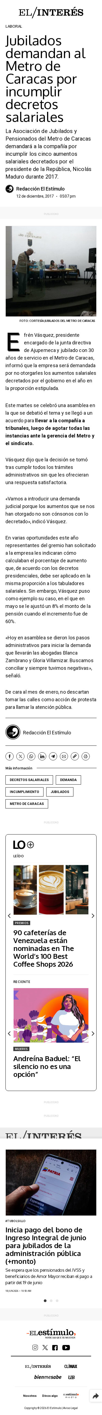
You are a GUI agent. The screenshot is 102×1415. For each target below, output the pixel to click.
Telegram (53, 756)
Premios (22, 923)
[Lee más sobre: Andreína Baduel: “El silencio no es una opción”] (51, 1015)
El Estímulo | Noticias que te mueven (51, 1333)
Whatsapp (31, 756)
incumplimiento (24, 792)
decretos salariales (29, 780)
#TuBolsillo (15, 1221)
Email (64, 756)
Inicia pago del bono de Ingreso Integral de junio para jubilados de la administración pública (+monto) (45, 1245)
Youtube (66, 1347)
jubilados (60, 792)
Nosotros (30, 1396)
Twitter (20, 756)
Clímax (70, 1366)
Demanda (68, 780)
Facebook (9, 756)
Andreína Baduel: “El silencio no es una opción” (47, 1066)
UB (71, 1377)
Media (71, 1395)
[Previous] (9, 915)
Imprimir (86, 756)
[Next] (92, 915)
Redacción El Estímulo (40, 188)
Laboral (13, 26)
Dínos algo (49, 1396)
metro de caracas (27, 804)
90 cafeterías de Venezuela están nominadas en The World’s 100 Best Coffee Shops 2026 (43, 948)
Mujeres (21, 1049)
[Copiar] (75, 756)
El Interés (43, 1137)
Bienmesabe (47, 1377)
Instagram (35, 1347)
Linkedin (42, 756)
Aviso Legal (70, 1408)
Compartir (96, 1396)
